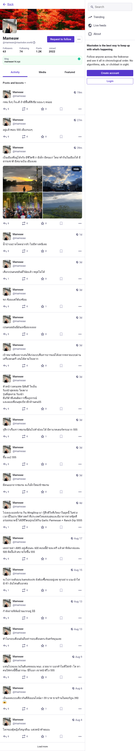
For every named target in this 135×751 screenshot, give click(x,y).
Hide (76, 169)
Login (110, 81)
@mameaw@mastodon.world (17, 42)
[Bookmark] (61, 109)
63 (4, 51)
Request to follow (60, 39)
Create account (110, 73)
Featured (70, 72)
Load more (42, 746)
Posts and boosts (13, 82)
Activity (15, 72)
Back (10, 4)
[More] (80, 109)
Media (42, 72)
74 (21, 51)
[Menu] (79, 39)
